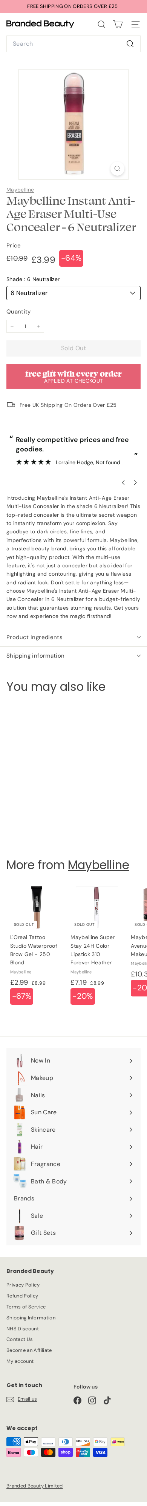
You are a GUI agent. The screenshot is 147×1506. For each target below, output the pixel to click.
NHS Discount (22, 1328)
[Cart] (118, 24)
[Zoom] (117, 169)
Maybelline (20, 189)
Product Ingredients (34, 637)
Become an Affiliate (29, 1350)
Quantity (18, 311)
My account (20, 1361)
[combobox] (73, 44)
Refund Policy (22, 1296)
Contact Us (19, 1339)
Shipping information (35, 656)
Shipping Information (30, 1317)
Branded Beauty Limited (34, 1486)
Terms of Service (26, 1307)
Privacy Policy (23, 1285)
